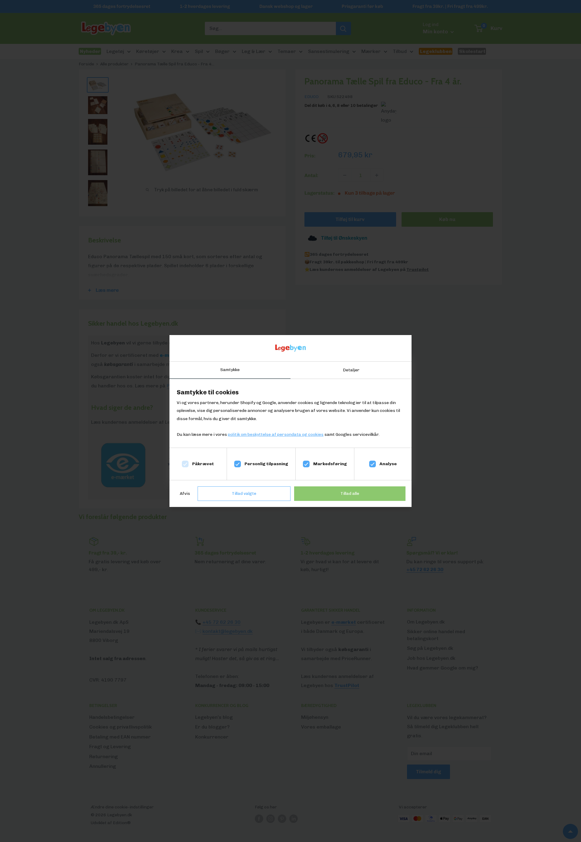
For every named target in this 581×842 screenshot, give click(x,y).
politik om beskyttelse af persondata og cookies (275, 434)
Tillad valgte (244, 493)
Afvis (185, 493)
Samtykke (230, 369)
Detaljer (351, 370)
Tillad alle (349, 493)
